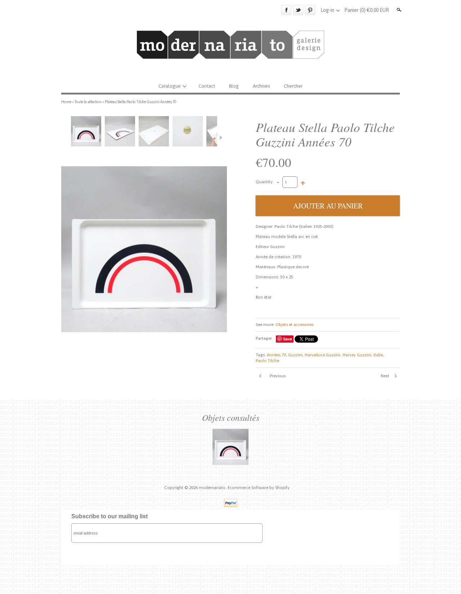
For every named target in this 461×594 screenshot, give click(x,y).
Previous (278, 375)
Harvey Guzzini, (357, 354)
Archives (261, 86)
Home (66, 102)
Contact (206, 86)
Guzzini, (296, 354)
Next (385, 375)
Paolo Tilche (267, 360)
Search (398, 10)
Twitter (298, 10)
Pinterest (310, 10)
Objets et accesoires (294, 324)
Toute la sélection (88, 102)
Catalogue (169, 86)
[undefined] (144, 249)
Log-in (327, 10)
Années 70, (277, 354)
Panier (366, 10)
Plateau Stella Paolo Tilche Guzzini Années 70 (140, 102)
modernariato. (213, 487)
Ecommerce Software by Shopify (259, 487)
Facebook (286, 10)
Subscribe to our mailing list (109, 516)
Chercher (293, 86)
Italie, (378, 354)
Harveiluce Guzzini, (323, 354)
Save (287, 339)
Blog (234, 86)
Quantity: (265, 181)
